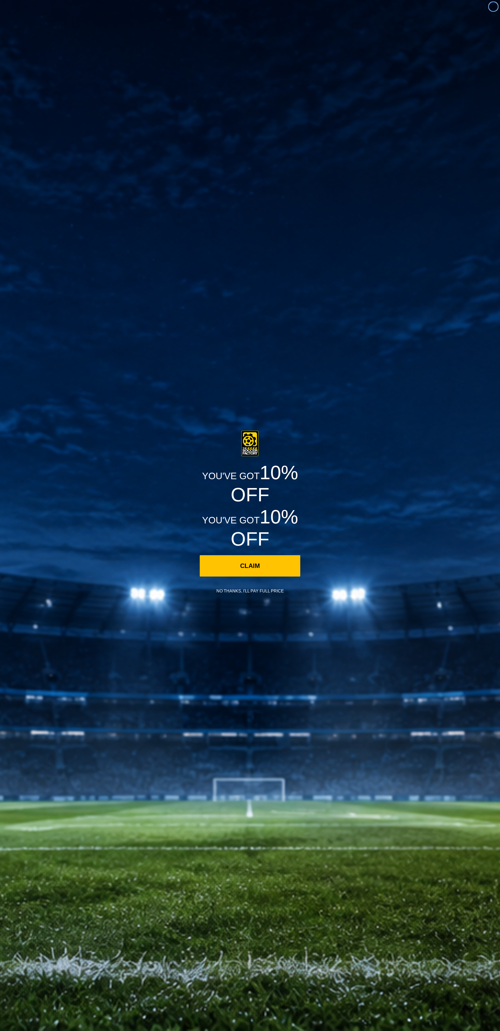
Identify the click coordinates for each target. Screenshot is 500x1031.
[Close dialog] (493, 6)
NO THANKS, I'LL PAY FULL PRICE (250, 591)
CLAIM (250, 565)
